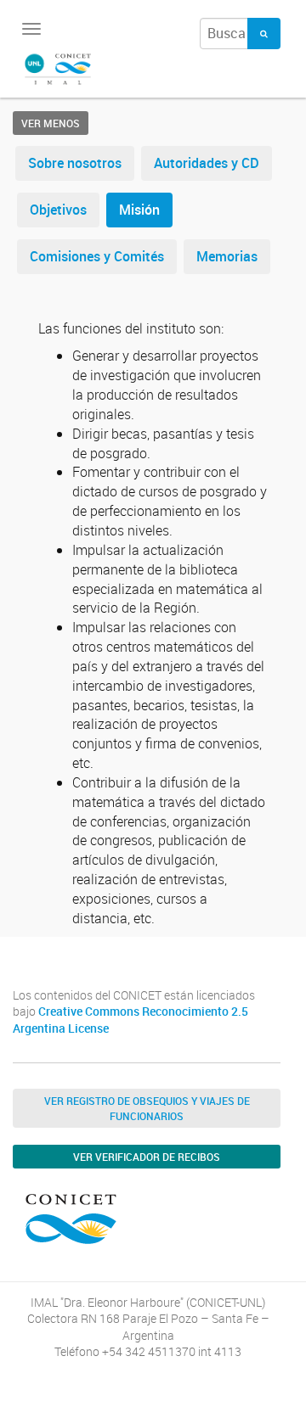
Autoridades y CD (206, 163)
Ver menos (50, 123)
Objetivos (58, 209)
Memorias (227, 256)
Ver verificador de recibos (146, 1156)
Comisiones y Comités (97, 256)
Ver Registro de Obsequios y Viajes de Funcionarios (147, 1108)
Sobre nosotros (75, 163)
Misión (139, 209)
